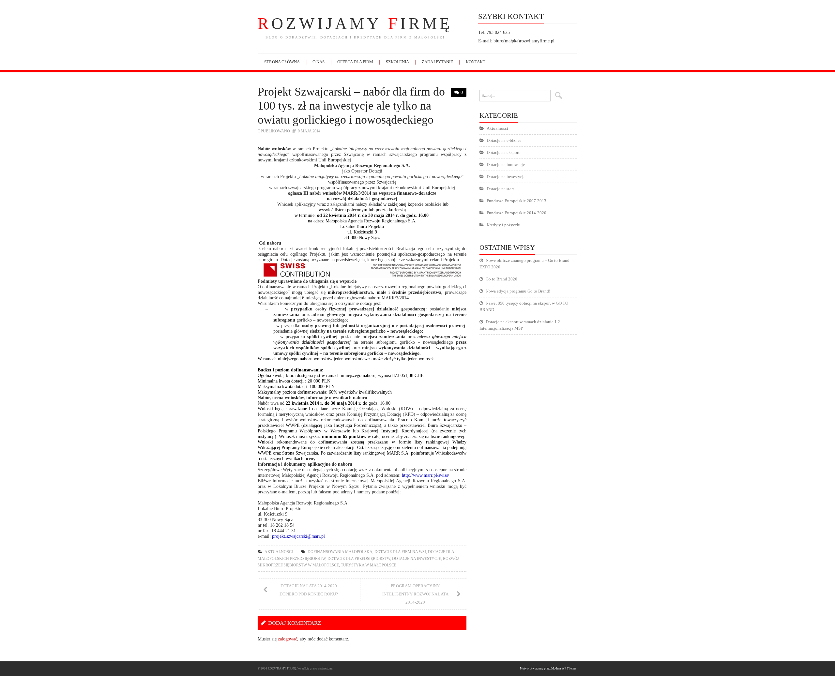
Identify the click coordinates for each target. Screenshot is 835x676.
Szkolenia (397, 61)
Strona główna (282, 61)
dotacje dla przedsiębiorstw (358, 559)
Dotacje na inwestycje (416, 559)
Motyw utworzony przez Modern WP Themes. (548, 668)
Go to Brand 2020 (501, 279)
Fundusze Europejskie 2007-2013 (516, 200)
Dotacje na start (500, 188)
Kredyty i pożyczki (504, 224)
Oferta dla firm (355, 61)
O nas (318, 61)
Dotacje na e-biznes (504, 140)
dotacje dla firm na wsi (400, 552)
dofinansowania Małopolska (340, 552)
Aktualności (279, 552)
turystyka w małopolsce (368, 565)
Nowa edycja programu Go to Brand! (518, 291)
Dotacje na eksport (503, 152)
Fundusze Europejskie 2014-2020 (516, 212)
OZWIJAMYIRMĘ (355, 23)
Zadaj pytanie (437, 61)
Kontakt (475, 61)
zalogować (287, 638)
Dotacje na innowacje (506, 164)
